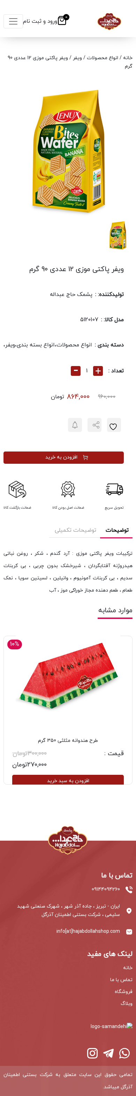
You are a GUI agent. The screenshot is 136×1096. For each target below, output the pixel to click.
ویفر (77, 58)
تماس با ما (121, 980)
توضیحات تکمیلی (75, 530)
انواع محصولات (102, 58)
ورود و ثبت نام (40, 21)
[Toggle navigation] (13, 21)
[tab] (117, 530)
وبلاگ (127, 1003)
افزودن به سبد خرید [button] (68, 781)
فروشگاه (124, 991)
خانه (128, 58)
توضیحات (117, 530)
